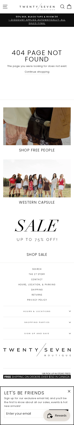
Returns (37, 294)
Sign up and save (37, 333)
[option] (37, 20)
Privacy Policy (37, 300)
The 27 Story (37, 274)
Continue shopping (37, 71)
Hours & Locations (37, 311)
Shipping (37, 289)
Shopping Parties (37, 322)
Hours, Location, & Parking (37, 284)
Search (37, 269)
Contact (37, 279)
